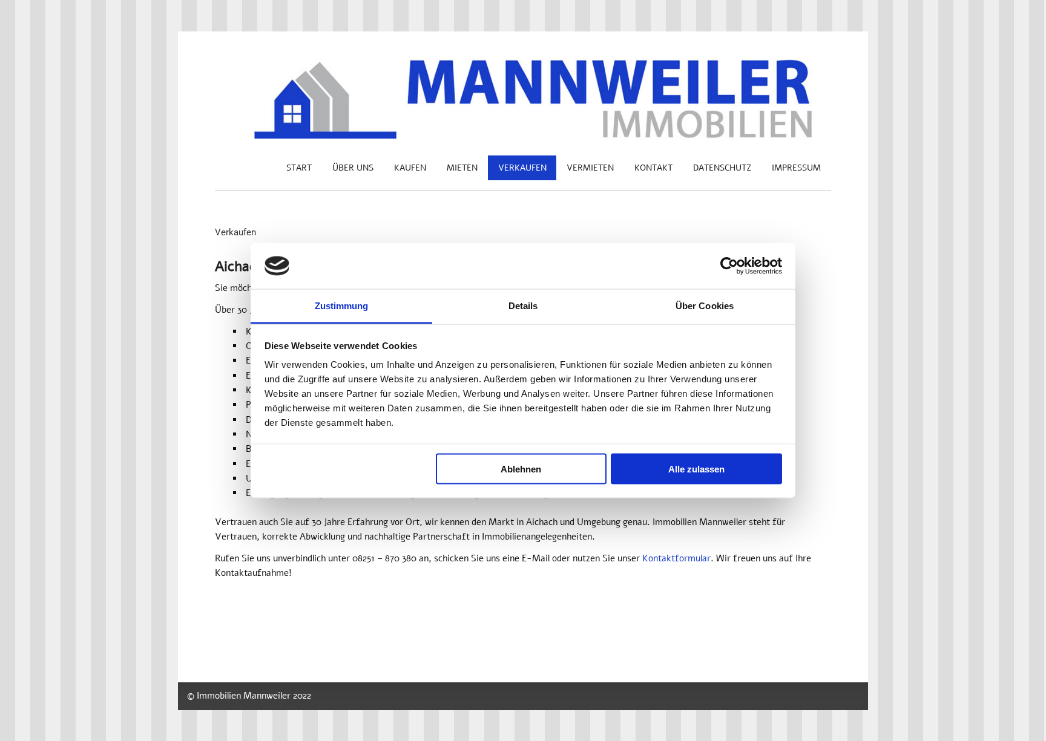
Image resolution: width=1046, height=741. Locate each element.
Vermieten (590, 168)
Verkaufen (522, 168)
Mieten (462, 168)
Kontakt (653, 168)
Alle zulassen (696, 468)
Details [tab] (523, 306)
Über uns (352, 168)
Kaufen (410, 168)
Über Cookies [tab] (705, 306)
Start (299, 168)
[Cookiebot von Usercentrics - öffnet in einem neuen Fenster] (729, 266)
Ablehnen (521, 468)
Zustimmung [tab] (342, 306)
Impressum (796, 168)
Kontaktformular (676, 558)
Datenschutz (722, 168)
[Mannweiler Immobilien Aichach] (523, 137)
